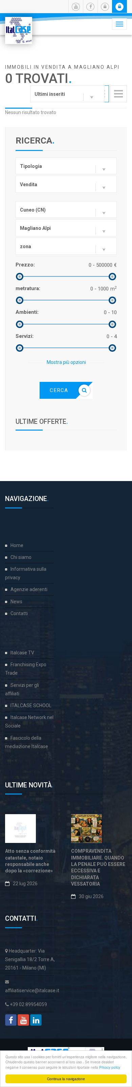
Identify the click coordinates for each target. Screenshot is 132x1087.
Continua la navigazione (66, 1078)
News (16, 601)
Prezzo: (25, 265)
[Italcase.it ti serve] (18, 25)
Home (16, 545)
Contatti (19, 613)
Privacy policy (109, 1067)
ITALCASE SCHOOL (30, 705)
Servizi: (25, 336)
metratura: (28, 288)
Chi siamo (20, 557)
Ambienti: (27, 312)
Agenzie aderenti (28, 589)
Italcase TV (22, 652)
